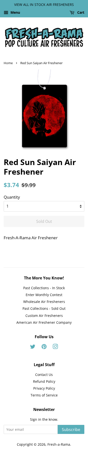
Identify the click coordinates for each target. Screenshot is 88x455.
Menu (15, 12)
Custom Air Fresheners (44, 315)
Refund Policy (44, 381)
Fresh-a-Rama (58, 444)
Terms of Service (44, 395)
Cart (80, 12)
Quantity (12, 197)
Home (8, 63)
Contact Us (44, 374)
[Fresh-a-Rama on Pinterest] (44, 347)
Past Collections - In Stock (44, 288)
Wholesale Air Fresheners (44, 301)
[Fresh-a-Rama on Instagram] (55, 347)
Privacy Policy (44, 388)
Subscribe (71, 429)
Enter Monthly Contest (44, 294)
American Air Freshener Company (44, 322)
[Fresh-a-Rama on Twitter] (32, 347)
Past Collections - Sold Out (44, 308)
